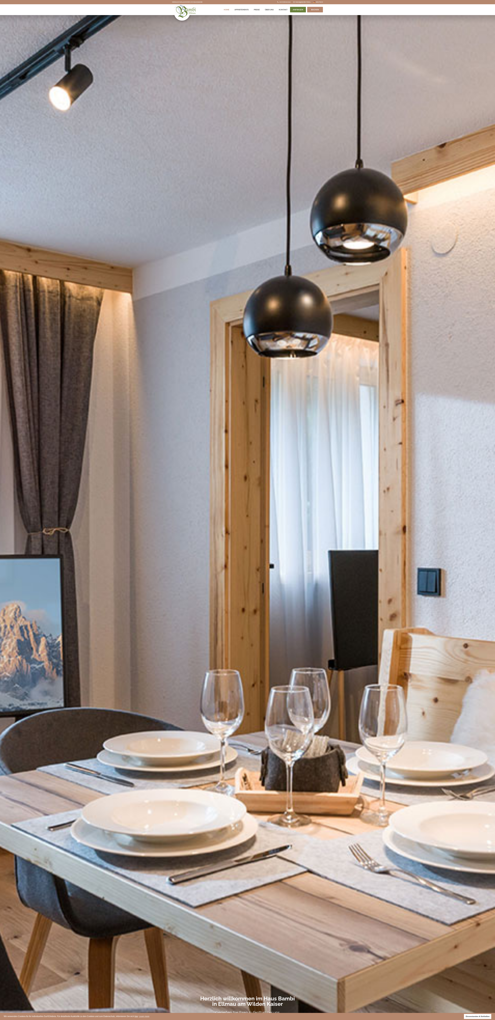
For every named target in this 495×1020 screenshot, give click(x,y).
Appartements (241, 10)
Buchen (315, 10)
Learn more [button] (144, 1016)
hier (136, 1016)
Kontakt (283, 10)
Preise (257, 10)
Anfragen (298, 10)
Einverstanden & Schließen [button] (478, 1016)
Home (226, 10)
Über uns (269, 10)
